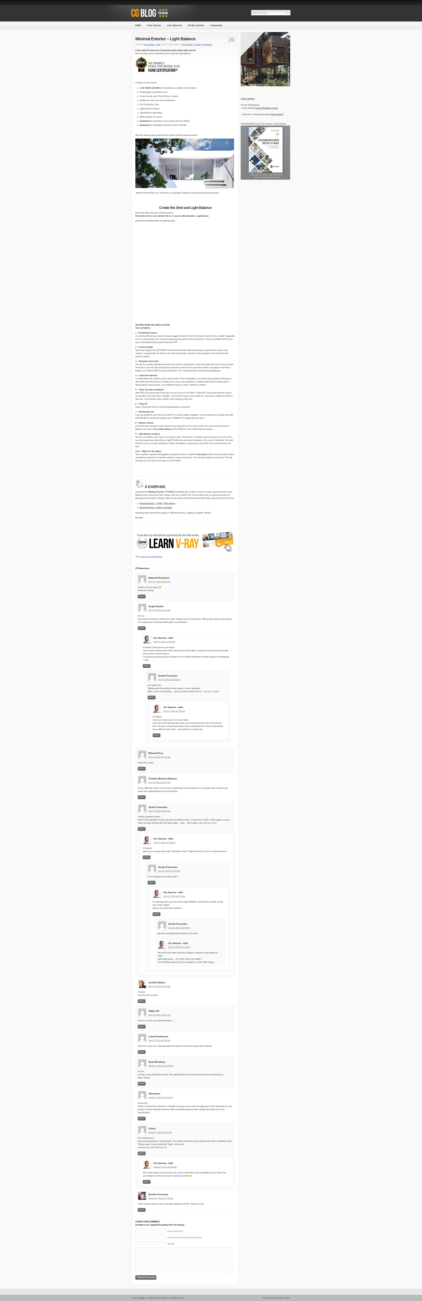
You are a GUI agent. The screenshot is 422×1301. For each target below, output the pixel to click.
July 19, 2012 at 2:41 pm (159, 757)
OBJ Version (169, 503)
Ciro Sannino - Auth (152, 44)
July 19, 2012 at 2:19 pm (159, 610)
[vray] (265, 85)
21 (231, 39)
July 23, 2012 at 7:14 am (179, 947)
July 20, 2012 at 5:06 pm (159, 986)
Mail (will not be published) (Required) (184, 1237)
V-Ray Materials (174, 25)
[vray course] (185, 554)
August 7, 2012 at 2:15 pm (160, 1132)
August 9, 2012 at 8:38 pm (165, 1167)
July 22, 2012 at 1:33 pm (169, 871)
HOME (138, 25)
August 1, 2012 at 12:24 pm (160, 1066)
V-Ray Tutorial (187, 44)
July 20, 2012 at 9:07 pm (159, 1015)
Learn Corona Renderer (151, 556)
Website (171, 1244)
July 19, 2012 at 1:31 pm (159, 582)
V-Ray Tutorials (154, 25)
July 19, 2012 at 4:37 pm (159, 782)
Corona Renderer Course (266, 108)
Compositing (216, 25)
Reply (141, 596)
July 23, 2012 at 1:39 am (179, 928)
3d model (197, 44)
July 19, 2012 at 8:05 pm (159, 811)
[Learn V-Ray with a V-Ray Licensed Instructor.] (156, 18)
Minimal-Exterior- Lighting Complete (156, 507)
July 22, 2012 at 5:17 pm (174, 896)
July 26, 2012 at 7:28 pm (159, 1040)
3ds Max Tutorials (196, 25)
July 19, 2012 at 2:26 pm (164, 642)
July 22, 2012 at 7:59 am (164, 842)
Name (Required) (175, 1231)
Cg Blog (141, 1297)
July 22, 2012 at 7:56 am (174, 711)
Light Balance (207, 44)
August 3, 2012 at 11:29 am (160, 1097)
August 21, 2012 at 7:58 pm (160, 1198)
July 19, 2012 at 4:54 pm (169, 679)
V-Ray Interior (277, 114)
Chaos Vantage (248, 99)
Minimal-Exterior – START (151, 503)
